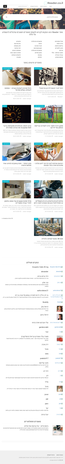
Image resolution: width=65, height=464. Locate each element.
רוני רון (46, 371)
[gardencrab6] (58, 327)
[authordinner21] (58, 290)
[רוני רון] (60, 371)
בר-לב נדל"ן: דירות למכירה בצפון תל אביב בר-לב (31, 295)
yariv (46, 403)
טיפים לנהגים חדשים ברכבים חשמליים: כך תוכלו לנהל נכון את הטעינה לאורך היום (48, 202)
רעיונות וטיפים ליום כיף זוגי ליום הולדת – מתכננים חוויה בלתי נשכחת (48, 164)
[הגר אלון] (60, 282)
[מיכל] (60, 388)
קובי (46, 332)
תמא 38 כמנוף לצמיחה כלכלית (52, 239)
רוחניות (40, 57)
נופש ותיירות (38, 53)
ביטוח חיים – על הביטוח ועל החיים (36, 426)
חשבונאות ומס (38, 48)
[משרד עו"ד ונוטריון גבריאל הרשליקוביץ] (60, 338)
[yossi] (60, 394)
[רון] (61, 375)
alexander (44, 271)
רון (47, 375)
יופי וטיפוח (17, 48)
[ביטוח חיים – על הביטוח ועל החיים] (57, 430)
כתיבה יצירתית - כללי (57, 53)
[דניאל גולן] (60, 309)
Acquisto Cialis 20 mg (40, 267)
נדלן (36, 219)
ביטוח (40, 44)
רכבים (4, 106)
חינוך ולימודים (59, 48)
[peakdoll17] (59, 358)
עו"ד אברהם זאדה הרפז (40, 322)
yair (47, 399)
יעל (47, 408)
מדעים (61, 50)
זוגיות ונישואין (38, 144)
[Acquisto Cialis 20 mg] (56, 267)
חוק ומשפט (17, 46)
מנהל (46, 349)
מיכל (46, 386)
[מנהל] (61, 349)
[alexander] (59, 271)
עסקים (40, 55)
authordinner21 (42, 290)
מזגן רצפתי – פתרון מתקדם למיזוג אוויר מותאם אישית (17, 164)
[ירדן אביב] (60, 344)
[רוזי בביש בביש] (58, 276)
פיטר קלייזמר (43, 363)
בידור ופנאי (60, 44)
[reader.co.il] (33, 2)
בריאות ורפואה (59, 46)
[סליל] (61, 382)
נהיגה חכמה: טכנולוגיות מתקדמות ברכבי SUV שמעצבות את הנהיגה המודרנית (17, 127)
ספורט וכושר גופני (15, 53)
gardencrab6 (43, 327)
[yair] (61, 399)
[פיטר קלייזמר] (59, 363)
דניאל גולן (44, 307)
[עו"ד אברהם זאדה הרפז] (56, 322)
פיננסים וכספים (16, 55)
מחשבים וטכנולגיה (36, 41)
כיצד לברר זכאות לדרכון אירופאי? (51, 88)
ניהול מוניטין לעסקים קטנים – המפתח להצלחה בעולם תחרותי (18, 89)
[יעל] (61, 408)
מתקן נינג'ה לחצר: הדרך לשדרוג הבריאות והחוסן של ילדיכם (49, 127)
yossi (46, 394)
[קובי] (61, 332)
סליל (46, 382)
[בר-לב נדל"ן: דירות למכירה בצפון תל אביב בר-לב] (56, 297)
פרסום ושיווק (59, 57)
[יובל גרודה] (59, 414)
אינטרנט (18, 41)
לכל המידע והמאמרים (7, 218)
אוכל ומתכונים (59, 41)
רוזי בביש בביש (42, 276)
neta (46, 354)
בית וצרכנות (17, 44)
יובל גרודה (44, 414)
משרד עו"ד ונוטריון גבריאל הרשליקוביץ (34, 336)
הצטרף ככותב (43, 6)
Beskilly (45, 302)
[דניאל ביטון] (60, 317)
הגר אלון (45, 282)
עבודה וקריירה (59, 55)
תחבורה (19, 57)
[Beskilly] (60, 302)
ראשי (50, 6)
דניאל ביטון (44, 315)
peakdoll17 (44, 358)
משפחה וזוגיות (16, 50)
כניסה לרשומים (34, 6)
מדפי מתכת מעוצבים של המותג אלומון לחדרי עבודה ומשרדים (17, 202)
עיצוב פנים (5, 181)
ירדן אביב (45, 344)
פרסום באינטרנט (7, 68)
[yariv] (61, 403)
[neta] (61, 354)
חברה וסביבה (38, 46)
